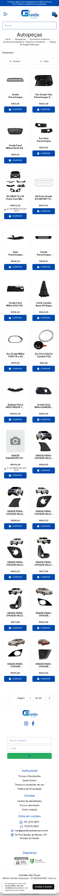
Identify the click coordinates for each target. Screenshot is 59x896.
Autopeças (20, 39)
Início (8, 39)
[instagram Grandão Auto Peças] (26, 723)
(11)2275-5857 (31, 826)
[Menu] (6, 14)
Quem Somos (30, 780)
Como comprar (29, 809)
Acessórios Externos (40, 39)
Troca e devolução (29, 805)
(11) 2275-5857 (31, 822)
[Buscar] (52, 25)
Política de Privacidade (30, 789)
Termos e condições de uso (29, 784)
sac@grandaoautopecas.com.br (31, 830)
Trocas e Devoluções (29, 776)
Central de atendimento (29, 801)
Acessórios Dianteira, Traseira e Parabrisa (24, 42)
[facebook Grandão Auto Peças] (33, 723)
